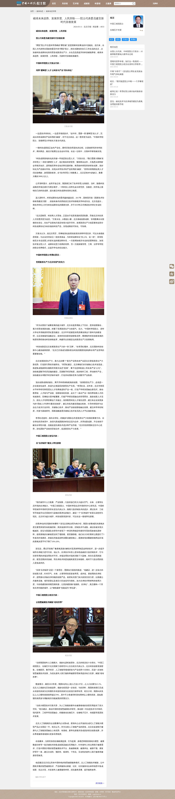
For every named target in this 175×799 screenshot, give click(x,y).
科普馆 (97, 3)
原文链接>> (100, 783)
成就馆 (87, 3)
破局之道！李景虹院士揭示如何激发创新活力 (126, 92)
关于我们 (108, 792)
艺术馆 (76, 3)
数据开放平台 (116, 792)
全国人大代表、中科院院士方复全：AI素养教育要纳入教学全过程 (126, 52)
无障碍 (155, 3)
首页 (54, 3)
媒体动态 (40, 11)
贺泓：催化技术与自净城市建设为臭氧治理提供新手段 (126, 102)
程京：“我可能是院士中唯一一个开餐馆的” (126, 82)
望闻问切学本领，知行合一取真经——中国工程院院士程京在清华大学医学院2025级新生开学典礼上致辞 (126, 63)
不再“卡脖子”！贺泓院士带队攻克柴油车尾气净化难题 (126, 72)
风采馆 (65, 3)
